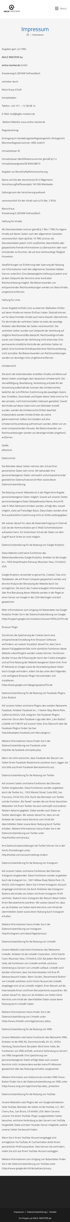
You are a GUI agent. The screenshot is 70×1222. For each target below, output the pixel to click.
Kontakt (52, 1212)
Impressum (38, 34)
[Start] (28, 34)
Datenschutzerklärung (36, 1212)
